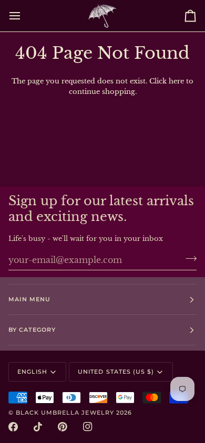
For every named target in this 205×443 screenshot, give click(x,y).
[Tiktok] (38, 426)
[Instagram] (88, 426)
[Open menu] (24, 15)
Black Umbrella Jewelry (65, 412)
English (32, 371)
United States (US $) (116, 371)
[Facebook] (13, 426)
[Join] (188, 258)
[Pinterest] (62, 426)
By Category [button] (32, 329)
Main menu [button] (29, 299)
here (176, 81)
